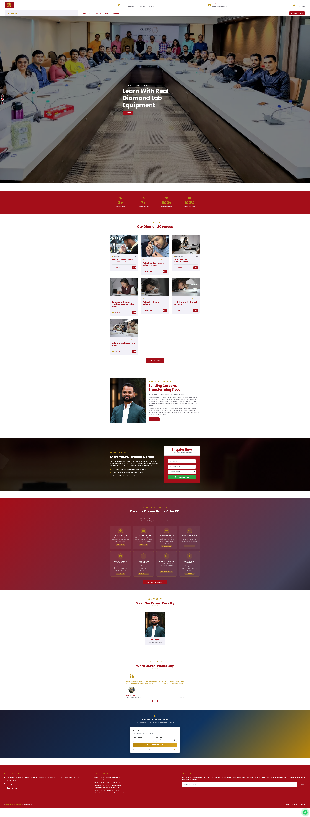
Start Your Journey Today (155, 622)
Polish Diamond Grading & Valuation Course (123, 300)
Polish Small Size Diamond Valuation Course (153, 304)
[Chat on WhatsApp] (305, 811)
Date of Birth (160, 777)
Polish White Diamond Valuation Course (182, 300)
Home (84, 13)
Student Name (138, 770)
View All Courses (155, 400)
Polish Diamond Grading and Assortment (185, 343)
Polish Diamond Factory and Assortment (123, 384)
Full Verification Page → (170, 789)
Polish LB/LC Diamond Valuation (151, 343)
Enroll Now (128, 133)
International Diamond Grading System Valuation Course (123, 344)
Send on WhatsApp (183, 517)
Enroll (134, 307)
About (91, 13)
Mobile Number (138, 777)
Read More (154, 459)
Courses (99, 13)
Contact (116, 13)
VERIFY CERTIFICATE (156, 785)
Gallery (107, 13)
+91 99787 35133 (298, 13)
